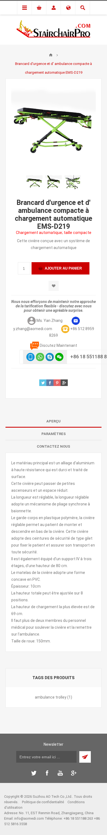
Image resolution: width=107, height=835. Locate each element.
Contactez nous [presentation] (53, 446)
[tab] (53, 421)
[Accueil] (51, 55)
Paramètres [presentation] (53, 434)
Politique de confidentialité (43, 802)
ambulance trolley (50, 697)
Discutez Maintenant (58, 345)
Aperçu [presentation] (53, 421)
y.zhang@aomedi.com (32, 329)
